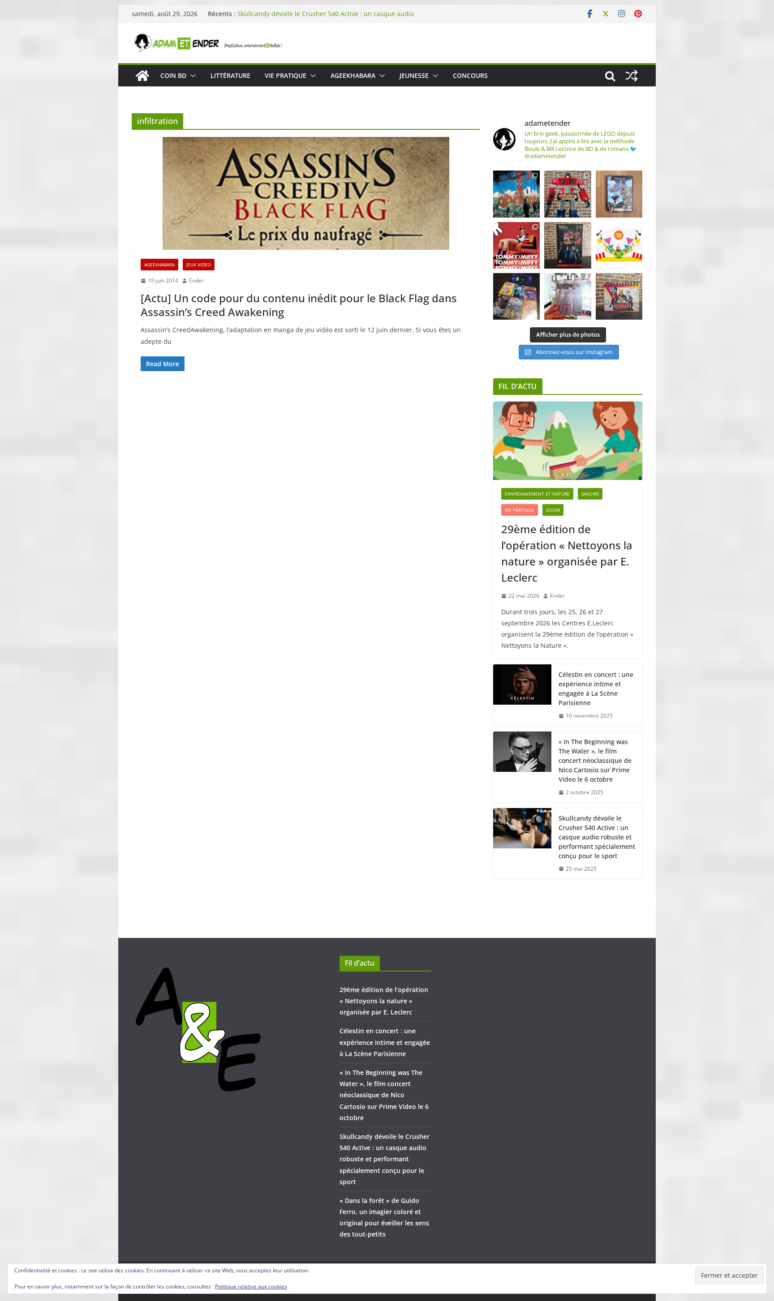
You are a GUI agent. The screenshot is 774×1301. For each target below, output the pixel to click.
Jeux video (198, 264)
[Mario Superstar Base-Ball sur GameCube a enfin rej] (619, 194)
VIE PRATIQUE (285, 75)
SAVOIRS (590, 494)
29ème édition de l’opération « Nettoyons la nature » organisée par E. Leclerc (566, 553)
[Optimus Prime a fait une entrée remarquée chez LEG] (567, 245)
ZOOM (553, 510)
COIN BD (173, 75)
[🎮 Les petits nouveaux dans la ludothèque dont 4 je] (516, 296)
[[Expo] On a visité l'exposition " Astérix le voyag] (516, 194)
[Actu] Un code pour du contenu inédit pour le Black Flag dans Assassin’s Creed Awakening (299, 305)
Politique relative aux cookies (251, 1286)
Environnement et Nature (537, 494)
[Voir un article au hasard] (631, 75)
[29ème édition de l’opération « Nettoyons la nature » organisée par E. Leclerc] (567, 441)
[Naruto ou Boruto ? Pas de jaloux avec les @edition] (619, 296)
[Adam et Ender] (142, 75)
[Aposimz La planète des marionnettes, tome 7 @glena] (567, 296)
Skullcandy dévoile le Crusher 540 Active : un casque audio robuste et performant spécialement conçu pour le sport (325, 18)
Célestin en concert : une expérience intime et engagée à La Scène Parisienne (596, 688)
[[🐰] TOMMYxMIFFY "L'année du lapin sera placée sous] (516, 245)
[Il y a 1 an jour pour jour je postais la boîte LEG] (567, 194)
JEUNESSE (414, 75)
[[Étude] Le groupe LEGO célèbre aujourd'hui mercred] (619, 245)
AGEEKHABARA (353, 75)
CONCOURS (470, 75)
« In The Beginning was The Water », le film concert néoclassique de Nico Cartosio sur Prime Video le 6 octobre (595, 760)
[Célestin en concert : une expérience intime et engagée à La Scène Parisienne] (522, 695)
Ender (196, 280)
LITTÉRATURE (230, 75)
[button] (191, 75)
